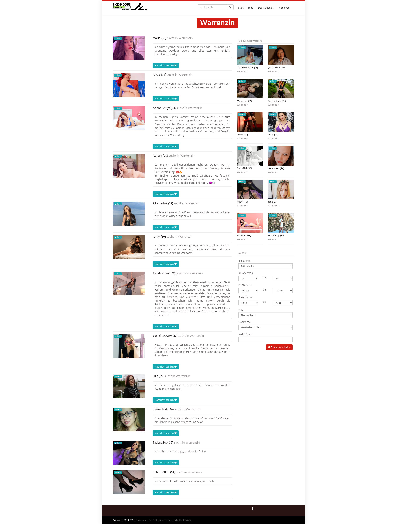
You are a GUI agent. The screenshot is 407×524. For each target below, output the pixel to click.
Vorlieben (284, 8)
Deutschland (265, 8)
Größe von (244, 285)
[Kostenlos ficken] (129, 8)
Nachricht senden (164, 65)
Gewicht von (245, 297)
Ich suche (244, 261)
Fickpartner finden (280, 347)
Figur (241, 309)
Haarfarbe (244, 322)
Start (241, 8)
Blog (250, 8)
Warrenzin (186, 38)
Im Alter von (245, 273)
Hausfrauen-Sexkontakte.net (150, 519)
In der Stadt (245, 334)
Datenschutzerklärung (179, 519)
